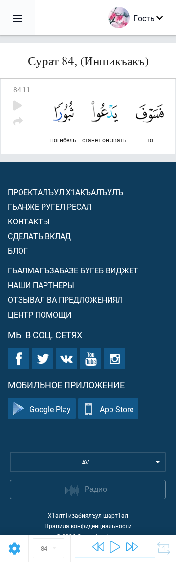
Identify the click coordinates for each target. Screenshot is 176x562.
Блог (18, 250)
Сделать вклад (39, 236)
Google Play (50, 409)
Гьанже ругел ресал (49, 206)
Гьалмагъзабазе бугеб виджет (73, 270)
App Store (116, 409)
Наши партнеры (41, 285)
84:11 (21, 89)
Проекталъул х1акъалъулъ (65, 192)
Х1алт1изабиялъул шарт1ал (88, 515)
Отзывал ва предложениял (65, 299)
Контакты (29, 221)
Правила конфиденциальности (88, 526)
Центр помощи (39, 314)
